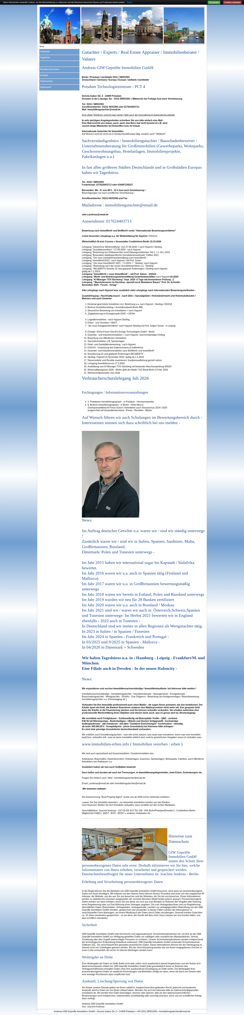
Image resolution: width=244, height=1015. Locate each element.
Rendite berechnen (49, 69)
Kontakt (44, 75)
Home (42, 46)
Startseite (45, 51)
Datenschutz (46, 81)
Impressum (45, 87)
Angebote (45, 57)
